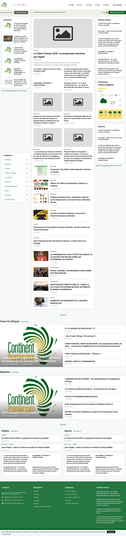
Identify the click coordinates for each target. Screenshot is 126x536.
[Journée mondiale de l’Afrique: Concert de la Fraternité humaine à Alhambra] (41, 215)
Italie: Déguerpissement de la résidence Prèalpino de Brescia (89, 404)
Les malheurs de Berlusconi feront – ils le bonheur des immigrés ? (91, 389)
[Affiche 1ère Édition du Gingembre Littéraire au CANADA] (41, 185)
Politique (16, 160)
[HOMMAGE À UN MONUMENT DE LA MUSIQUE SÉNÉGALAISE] (41, 302)
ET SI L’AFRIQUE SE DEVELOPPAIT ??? (80, 328)
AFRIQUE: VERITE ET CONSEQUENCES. (80, 361)
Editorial (16, 182)
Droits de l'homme (16, 186)
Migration (16, 164)
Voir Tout (24, 321)
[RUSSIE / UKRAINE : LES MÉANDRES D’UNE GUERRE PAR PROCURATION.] (41, 272)
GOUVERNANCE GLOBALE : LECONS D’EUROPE (19, 60)
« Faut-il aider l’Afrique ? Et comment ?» (80, 336)
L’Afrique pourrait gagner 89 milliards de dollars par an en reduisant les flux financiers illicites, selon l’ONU (21, 27)
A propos (106, 5)
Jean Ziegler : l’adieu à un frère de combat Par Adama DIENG (26, 447)
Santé (16, 191)
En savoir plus (6, 534)
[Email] (106, 12)
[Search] (125, 5)
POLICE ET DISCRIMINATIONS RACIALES (81, 397)
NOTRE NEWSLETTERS (118, 12)
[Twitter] (104, 12)
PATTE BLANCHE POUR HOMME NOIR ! (23, 412)
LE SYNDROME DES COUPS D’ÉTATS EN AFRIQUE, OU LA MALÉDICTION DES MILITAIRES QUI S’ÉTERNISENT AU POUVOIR (71, 256)
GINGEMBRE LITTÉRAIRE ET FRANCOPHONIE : (46, 12)
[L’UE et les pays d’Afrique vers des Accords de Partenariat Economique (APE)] (8, 50)
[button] (30, 12)
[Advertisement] (15, 121)
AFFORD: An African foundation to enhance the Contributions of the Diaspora (91, 413)
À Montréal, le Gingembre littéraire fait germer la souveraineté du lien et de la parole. (77, 118)
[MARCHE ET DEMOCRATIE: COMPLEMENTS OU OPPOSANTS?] (8, 71)
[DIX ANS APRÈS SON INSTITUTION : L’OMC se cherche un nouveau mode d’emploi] (8, 82)
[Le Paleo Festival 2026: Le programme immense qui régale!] (63, 42)
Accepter (111, 532)
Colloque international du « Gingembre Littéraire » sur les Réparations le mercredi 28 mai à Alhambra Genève (70, 199)
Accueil (71, 5)
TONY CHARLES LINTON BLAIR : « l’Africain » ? (83, 354)
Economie (16, 177)
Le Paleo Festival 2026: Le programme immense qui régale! (25, 438)
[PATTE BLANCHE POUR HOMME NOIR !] (31, 398)
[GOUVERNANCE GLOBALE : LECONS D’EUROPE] (8, 61)
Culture (16, 168)
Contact (97, 5)
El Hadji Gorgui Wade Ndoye (11, 364)
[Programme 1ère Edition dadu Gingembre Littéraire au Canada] (41, 171)
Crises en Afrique (16, 173)
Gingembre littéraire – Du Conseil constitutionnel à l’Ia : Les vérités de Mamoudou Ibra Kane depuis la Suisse (76, 85)
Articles (79, 5)
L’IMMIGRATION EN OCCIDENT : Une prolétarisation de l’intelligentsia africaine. (92, 380)
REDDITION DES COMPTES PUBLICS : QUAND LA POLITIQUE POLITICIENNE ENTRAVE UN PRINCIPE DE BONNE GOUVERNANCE (70, 287)
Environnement (16, 199)
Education (16, 195)
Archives (89, 5)
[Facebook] (101, 12)
